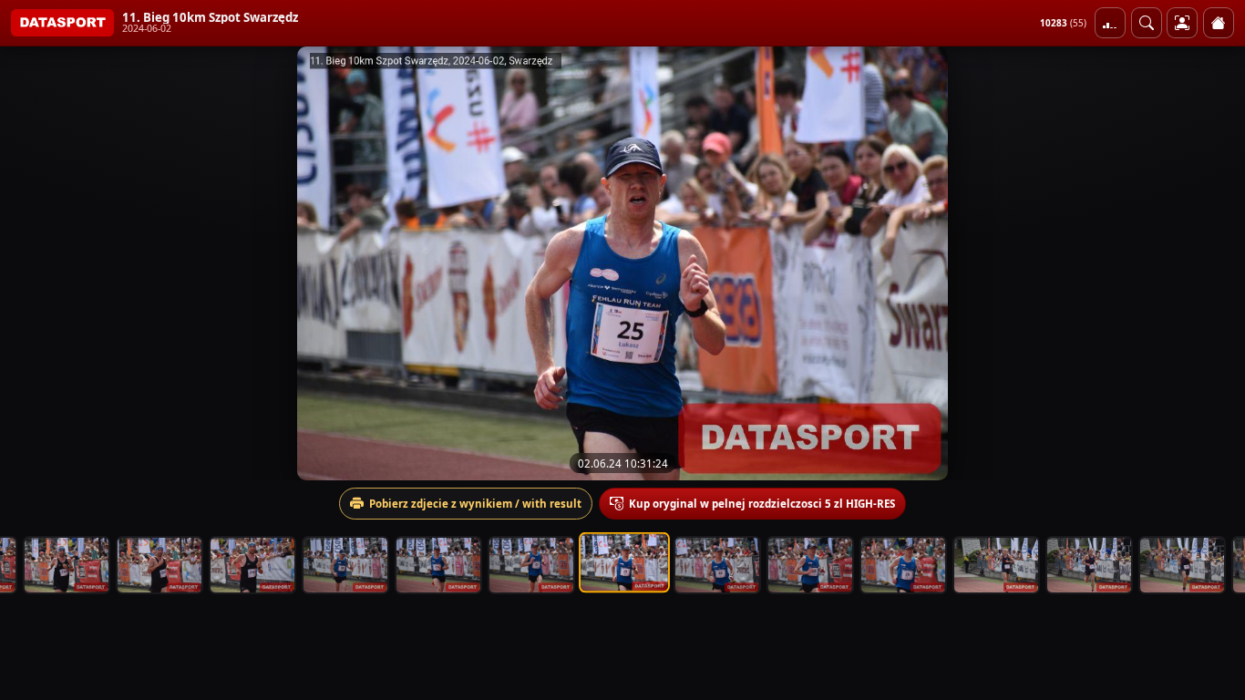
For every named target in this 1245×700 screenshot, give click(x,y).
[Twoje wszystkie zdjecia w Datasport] (1182, 22)
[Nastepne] (1215, 263)
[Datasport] (62, 22)
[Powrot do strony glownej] (1218, 22)
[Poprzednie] (30, 263)
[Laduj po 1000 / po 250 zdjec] (1110, 22)
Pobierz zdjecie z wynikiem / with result (475, 503)
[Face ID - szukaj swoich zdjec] (1146, 22)
